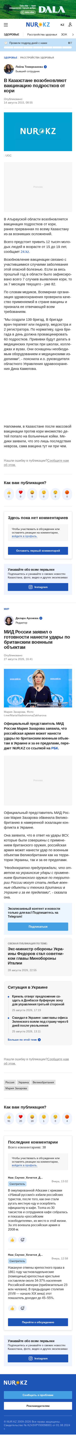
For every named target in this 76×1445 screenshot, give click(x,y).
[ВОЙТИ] (70, 25)
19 (32, 1121)
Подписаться (38, 926)
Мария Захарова (16, 1088)
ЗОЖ (64, 34)
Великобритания (43, 1082)
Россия (9, 1082)
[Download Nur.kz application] (38, 9)
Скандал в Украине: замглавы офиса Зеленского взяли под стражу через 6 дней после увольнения (40, 1021)
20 (20, 1121)
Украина (23, 1082)
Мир (6, 609)
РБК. (55, 748)
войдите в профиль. (24, 536)
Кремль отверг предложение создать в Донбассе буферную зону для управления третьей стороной (38, 1000)
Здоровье (11, 34)
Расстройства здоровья (42, 34)
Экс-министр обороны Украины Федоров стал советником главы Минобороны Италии (36, 956)
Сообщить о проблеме (38, 1395)
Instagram (41, 587)
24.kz (25, 252)
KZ (62, 24)
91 (9, 1121)
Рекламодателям (38, 1405)
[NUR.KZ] (38, 25)
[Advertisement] (38, 186)
